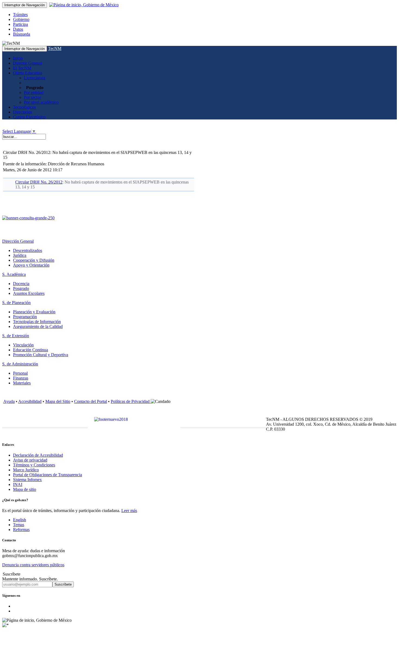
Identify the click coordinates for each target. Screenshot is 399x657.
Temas (18, 524)
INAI (17, 484)
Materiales (22, 383)
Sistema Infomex (27, 479)
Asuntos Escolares (29, 293)
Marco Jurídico (26, 470)
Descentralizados (27, 250)
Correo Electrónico (29, 117)
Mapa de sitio (24, 489)
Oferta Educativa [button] (27, 73)
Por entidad (33, 92)
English (19, 519)
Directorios (22, 112)
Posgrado (21, 288)
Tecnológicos (24, 107)
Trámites (20, 14)
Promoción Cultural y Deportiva (40, 354)
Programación (25, 316)
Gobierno (21, 19)
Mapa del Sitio (57, 401)
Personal (20, 373)
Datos (18, 29)
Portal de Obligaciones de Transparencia (47, 474)
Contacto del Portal (90, 401)
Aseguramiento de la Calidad (38, 326)
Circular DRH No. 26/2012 (38, 182)
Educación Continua (30, 350)
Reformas (21, 529)
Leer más (129, 510)
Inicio (18, 58)
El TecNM (22, 68)
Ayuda (9, 401)
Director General (27, 63)
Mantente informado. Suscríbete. (30, 579)
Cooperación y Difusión (33, 260)
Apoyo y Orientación (31, 265)
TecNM (54, 48)
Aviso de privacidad (30, 460)
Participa (20, 24)
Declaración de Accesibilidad (38, 455)
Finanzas (20, 378)
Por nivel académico (41, 102)
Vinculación (23, 345)
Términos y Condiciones (34, 465)
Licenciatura (34, 77)
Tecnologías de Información (37, 321)
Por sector (32, 97)
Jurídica (19, 255)
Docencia (21, 283)
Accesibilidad (30, 401)
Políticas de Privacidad (131, 401)
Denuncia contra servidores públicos (33, 565)
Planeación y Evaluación (34, 311)
